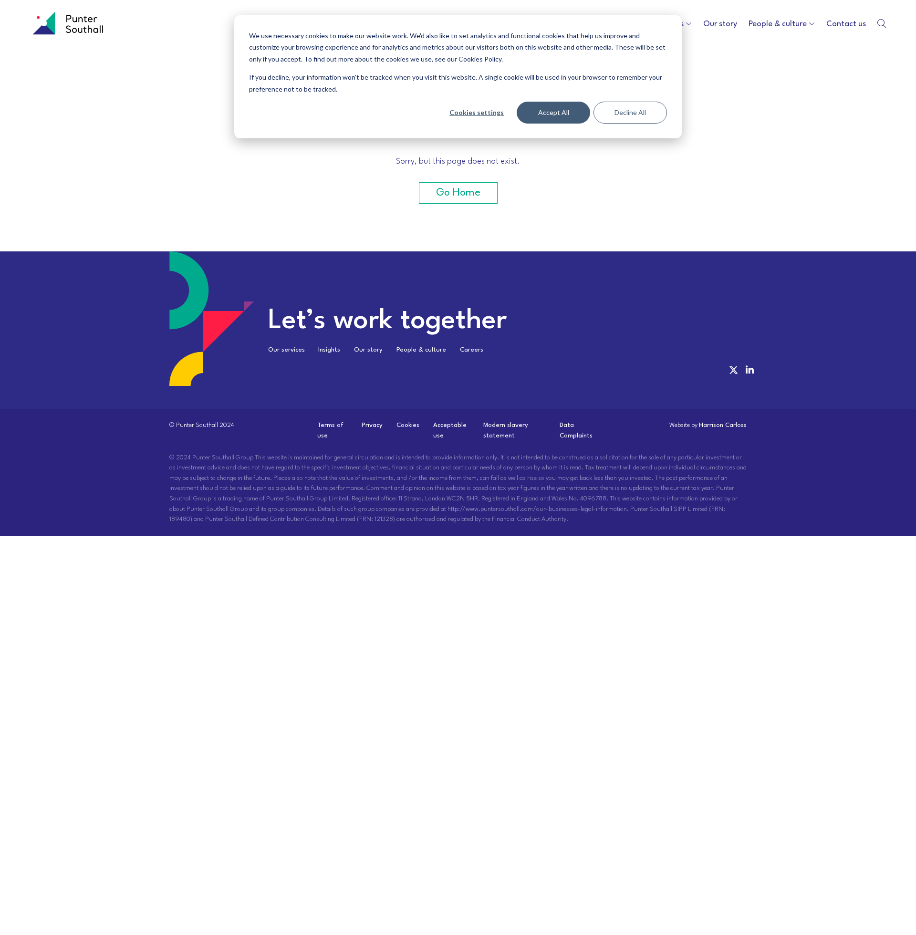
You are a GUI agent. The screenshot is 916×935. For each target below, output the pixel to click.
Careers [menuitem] (471, 350)
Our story (720, 24)
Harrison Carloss (723, 425)
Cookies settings (476, 112)
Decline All (630, 112)
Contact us (846, 24)
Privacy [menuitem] (372, 425)
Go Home (458, 192)
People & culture (778, 24)
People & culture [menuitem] (421, 350)
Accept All (553, 112)
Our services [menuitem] (286, 350)
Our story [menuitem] (368, 350)
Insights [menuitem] (329, 350)
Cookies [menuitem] (407, 425)
